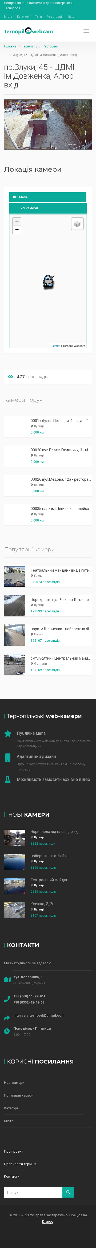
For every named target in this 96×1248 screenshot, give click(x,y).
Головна (10, 46)
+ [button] (17, 221)
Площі (38, 575)
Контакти (11, 1176)
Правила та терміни (20, 1164)
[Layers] (77, 224)
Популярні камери (19, 1095)
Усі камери (29, 208)
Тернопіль (29, 46)
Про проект (13, 1151)
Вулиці (39, 426)
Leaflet (55, 345)
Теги (38, 16)
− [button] (17, 229)
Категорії (23, 16)
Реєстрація (55, 16)
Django (47, 1221)
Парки (38, 634)
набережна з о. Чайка (50, 856)
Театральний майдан (49, 880)
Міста (8, 16)
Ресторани (51, 46)
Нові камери (14, 1083)
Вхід (71, 16)
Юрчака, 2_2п (42, 904)
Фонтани (40, 663)
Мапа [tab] (23, 197)
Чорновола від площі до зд (54, 831)
